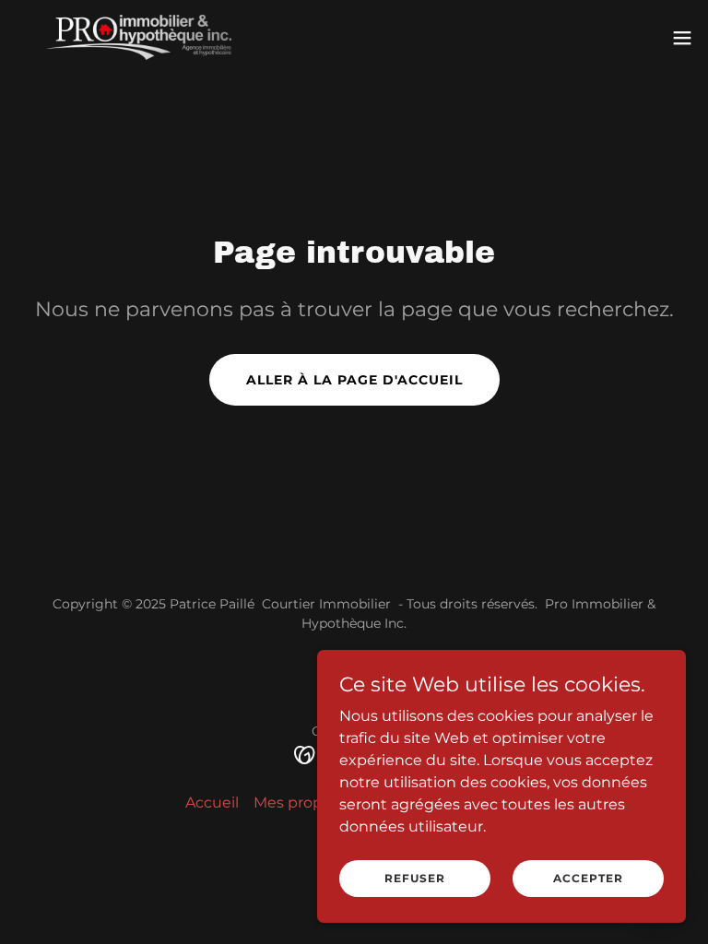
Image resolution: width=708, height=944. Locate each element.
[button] (682, 37)
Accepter (588, 878)
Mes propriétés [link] (309, 802)
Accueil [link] (212, 802)
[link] (138, 37)
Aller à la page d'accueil (354, 380)
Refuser (414, 878)
